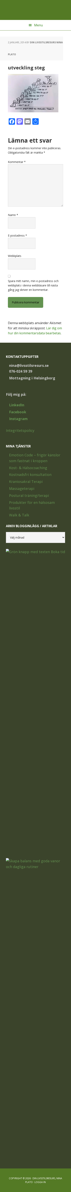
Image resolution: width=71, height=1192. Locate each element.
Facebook (17, 412)
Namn (13, 215)
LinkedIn (16, 405)
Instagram (18, 418)
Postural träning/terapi (29, 495)
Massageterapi (21, 488)
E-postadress (17, 235)
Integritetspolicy (20, 430)
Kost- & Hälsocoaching (28, 467)
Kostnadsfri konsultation (30, 474)
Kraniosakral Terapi (26, 481)
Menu (38, 25)
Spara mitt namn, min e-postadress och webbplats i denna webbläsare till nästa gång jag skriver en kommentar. (33, 285)
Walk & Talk (19, 515)
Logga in (40, 1182)
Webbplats (14, 256)
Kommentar (17, 162)
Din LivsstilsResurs (35, 10)
